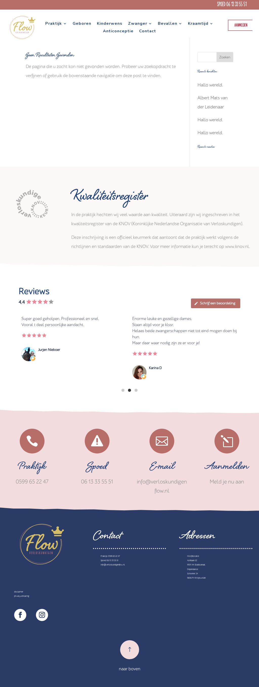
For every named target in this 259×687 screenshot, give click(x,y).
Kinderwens (109, 24)
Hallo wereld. (210, 85)
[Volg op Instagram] (42, 615)
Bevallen (167, 24)
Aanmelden (240, 25)
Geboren (82, 24)
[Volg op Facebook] (20, 615)
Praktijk (53, 24)
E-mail (162, 468)
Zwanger (137, 24)
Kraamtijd (198, 24)
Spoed (97, 468)
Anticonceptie (118, 31)
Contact (147, 31)
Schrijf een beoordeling (217, 303)
